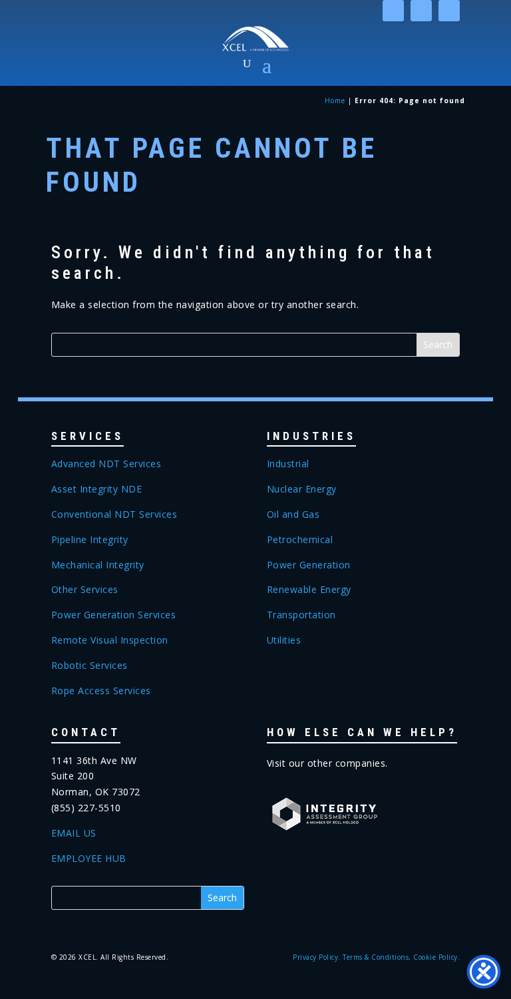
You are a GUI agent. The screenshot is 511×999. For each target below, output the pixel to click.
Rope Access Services (101, 690)
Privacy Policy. (317, 957)
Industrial (288, 463)
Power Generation (309, 564)
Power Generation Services (113, 614)
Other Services (84, 589)
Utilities (284, 640)
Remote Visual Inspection (109, 640)
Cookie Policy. (436, 957)
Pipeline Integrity (89, 539)
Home (335, 100)
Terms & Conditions (376, 957)
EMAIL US (73, 833)
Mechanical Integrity (97, 564)
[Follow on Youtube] (449, 10)
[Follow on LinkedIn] (393, 10)
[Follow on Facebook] (421, 10)
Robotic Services (89, 665)
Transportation (301, 614)
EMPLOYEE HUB (88, 858)
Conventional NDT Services (114, 514)
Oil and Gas (293, 514)
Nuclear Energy (302, 489)
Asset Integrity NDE (96, 489)
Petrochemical (300, 539)
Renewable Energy (309, 589)
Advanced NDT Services (106, 463)
